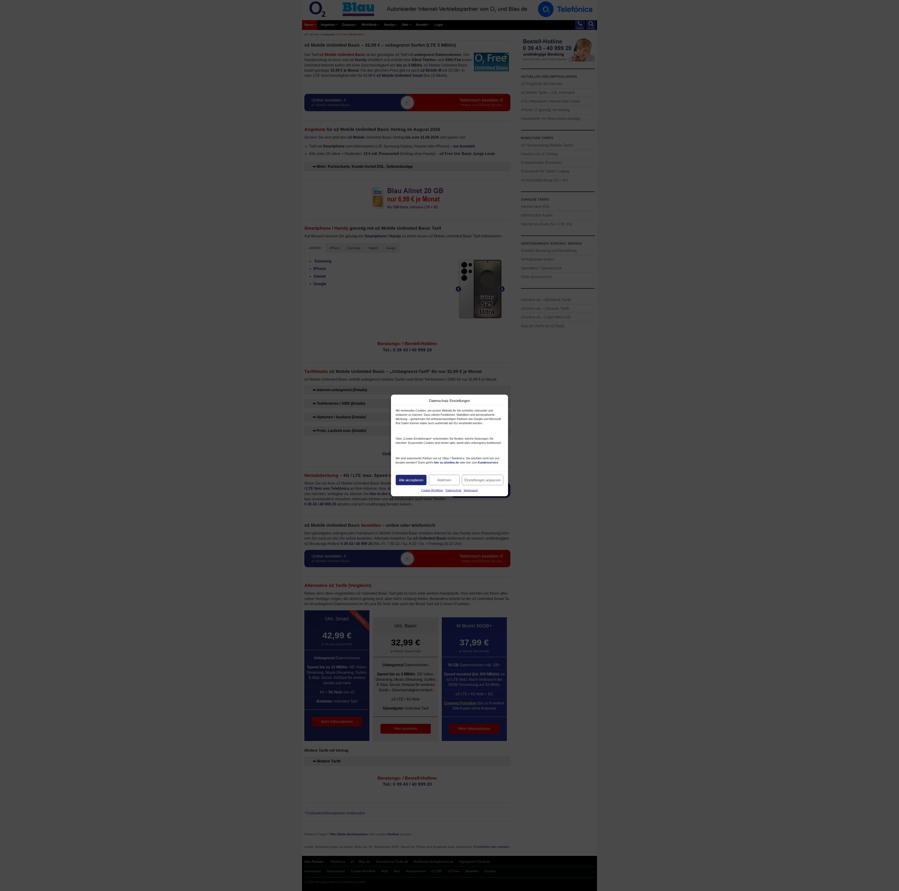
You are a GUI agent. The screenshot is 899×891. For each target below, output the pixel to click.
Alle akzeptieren (411, 480)
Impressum (471, 490)
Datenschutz (453, 490)
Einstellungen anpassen (482, 480)
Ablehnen (444, 480)
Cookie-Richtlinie (432, 490)
